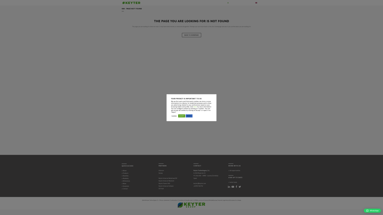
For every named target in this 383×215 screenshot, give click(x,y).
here (195, 107)
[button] (372, 211)
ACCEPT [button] (181, 116)
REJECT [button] (189, 116)
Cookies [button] (174, 116)
